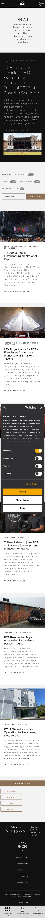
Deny (22, 508)
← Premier (11, 791)
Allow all (22, 492)
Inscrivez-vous (21, 24)
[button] (22, 783)
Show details (31, 484)
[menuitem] (22, 902)
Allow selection (22, 500)
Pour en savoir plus (14, 130)
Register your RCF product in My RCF (35, 831)
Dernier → (11, 809)
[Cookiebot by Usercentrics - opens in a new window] (26, 407)
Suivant (11, 803)
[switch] (38, 458)
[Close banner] (41, 408)
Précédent (11, 797)
